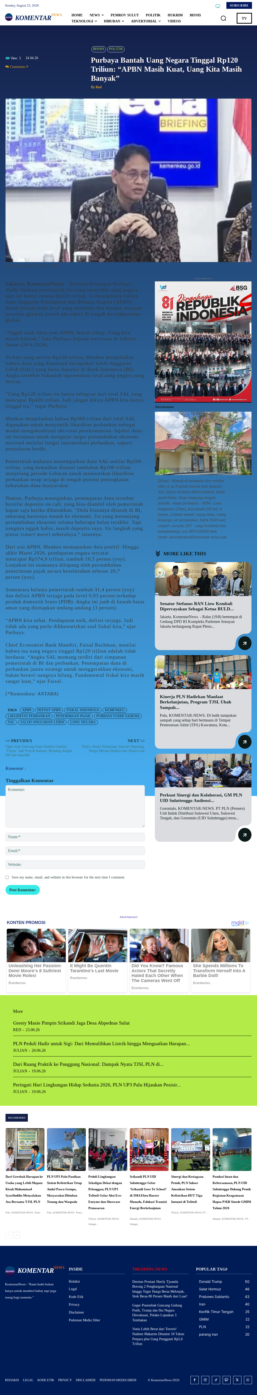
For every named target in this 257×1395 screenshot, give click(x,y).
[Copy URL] (57, 78)
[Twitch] (227, 1380)
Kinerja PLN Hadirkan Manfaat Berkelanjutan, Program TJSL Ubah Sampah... (195, 702)
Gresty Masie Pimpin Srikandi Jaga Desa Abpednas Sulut (71, 1023)
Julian (20, 1050)
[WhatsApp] (34, 78)
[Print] (45, 78)
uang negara (83, 722)
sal (11, 722)
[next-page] (17, 1235)
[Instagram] (205, 1380)
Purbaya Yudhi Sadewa (118, 716)
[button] (223, 18)
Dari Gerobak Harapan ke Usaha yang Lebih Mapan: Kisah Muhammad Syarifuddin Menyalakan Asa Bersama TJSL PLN (24, 1189)
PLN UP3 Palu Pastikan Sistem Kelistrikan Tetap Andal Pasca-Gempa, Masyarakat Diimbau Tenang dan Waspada (64, 1189)
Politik (116, 49)
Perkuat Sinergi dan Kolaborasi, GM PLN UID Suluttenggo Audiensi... (201, 797)
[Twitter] (22, 78)
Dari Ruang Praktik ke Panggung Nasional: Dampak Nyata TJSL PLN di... (88, 1064)
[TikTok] (216, 1380)
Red (99, 87)
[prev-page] (9, 1235)
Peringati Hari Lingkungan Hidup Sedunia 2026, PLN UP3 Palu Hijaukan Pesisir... (97, 1084)
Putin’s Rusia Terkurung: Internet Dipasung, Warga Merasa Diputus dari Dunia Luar (113, 749)
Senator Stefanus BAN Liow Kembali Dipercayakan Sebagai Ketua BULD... (197, 606)
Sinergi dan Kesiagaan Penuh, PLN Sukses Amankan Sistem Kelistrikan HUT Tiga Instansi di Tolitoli (187, 1189)
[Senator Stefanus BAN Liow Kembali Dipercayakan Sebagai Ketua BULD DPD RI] (203, 579)
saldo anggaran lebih (42, 722)
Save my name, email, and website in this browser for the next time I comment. (68, 877)
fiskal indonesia (83, 710)
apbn (26, 710)
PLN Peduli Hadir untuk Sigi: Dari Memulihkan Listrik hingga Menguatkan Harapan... (101, 1043)
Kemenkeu (115, 710)
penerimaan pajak (73, 716)
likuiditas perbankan (29, 716)
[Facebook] (11, 78)
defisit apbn (49, 710)
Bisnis (98, 49)
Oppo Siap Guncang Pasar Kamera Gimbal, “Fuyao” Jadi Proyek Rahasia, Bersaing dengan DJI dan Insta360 (39, 751)
